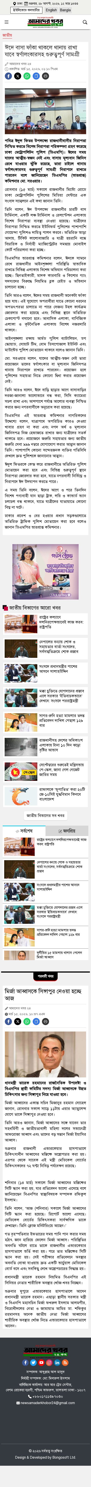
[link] (26, 10)
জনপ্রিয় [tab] (68, 831)
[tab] (24, 831)
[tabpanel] (45, 898)
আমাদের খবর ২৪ (19, 64)
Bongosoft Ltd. (64, 1457)
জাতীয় (7, 35)
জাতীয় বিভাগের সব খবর (45, 815)
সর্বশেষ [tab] (25, 831)
